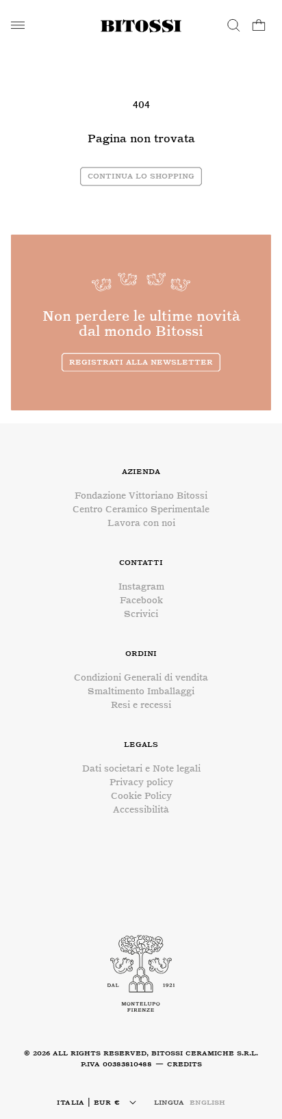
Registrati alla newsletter (141, 361)
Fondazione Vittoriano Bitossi (141, 495)
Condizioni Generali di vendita (141, 677)
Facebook (141, 600)
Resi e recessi (141, 705)
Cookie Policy (141, 796)
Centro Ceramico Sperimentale (141, 509)
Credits (184, 1063)
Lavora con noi (141, 523)
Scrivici (141, 614)
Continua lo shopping (141, 175)
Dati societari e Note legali (141, 768)
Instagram (141, 586)
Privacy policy (141, 782)
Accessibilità (141, 809)
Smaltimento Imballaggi (141, 691)
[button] (18, 25)
